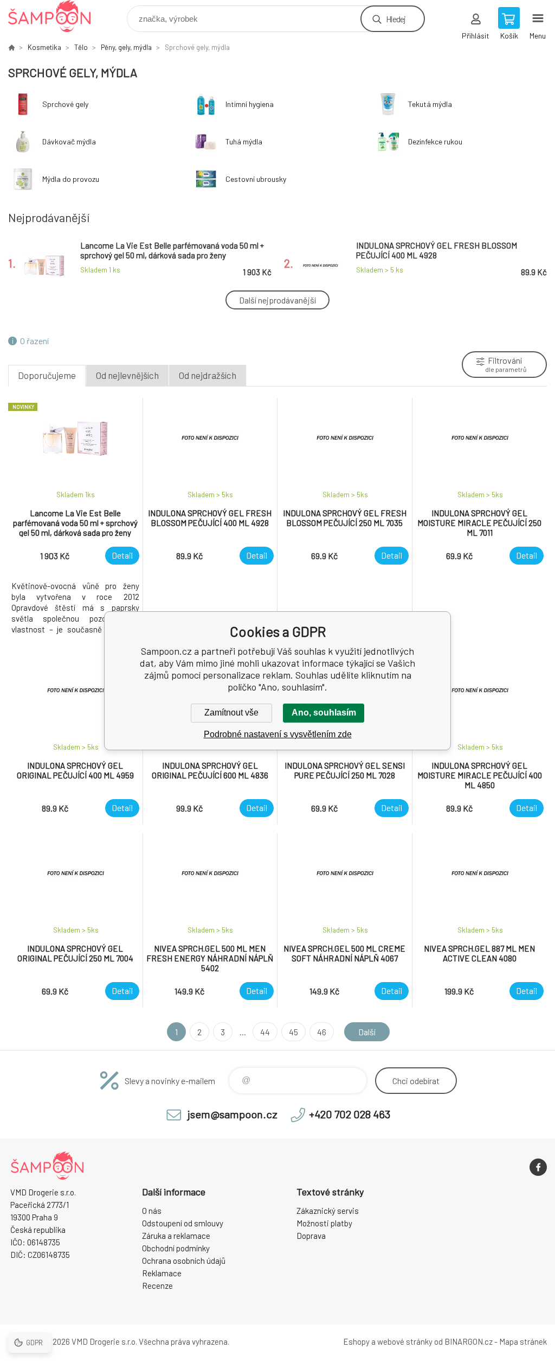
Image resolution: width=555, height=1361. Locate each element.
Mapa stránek (523, 1341)
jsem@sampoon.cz (233, 1114)
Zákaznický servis (327, 1211)
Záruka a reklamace (176, 1235)
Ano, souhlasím (324, 712)
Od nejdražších (207, 375)
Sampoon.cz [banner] (56, 16)
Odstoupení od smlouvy (182, 1223)
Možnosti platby (324, 1223)
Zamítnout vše (231, 712)
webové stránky (405, 1341)
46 (321, 1032)
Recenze (157, 1285)
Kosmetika (44, 47)
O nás (152, 1211)
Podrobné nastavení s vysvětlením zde (278, 734)
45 (293, 1032)
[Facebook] (538, 1167)
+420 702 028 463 (349, 1114)
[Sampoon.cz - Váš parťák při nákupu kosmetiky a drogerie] (11, 47)
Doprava (311, 1235)
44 (265, 1032)
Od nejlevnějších (127, 375)
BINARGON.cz (468, 1341)
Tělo (81, 47)
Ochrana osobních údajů (183, 1260)
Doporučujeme (47, 375)
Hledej (395, 19)
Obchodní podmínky (176, 1248)
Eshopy (356, 1341)
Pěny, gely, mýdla (126, 47)
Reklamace (162, 1273)
